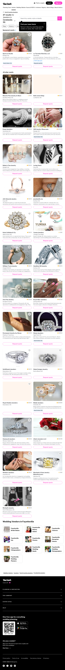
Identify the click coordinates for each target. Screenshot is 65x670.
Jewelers (16, 573)
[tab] (15, 50)
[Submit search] (59, 18)
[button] (15, 30)
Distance (11, 26)
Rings (4, 26)
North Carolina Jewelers (11, 12)
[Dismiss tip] (44, 24)
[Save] (29, 34)
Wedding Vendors (8, 573)
